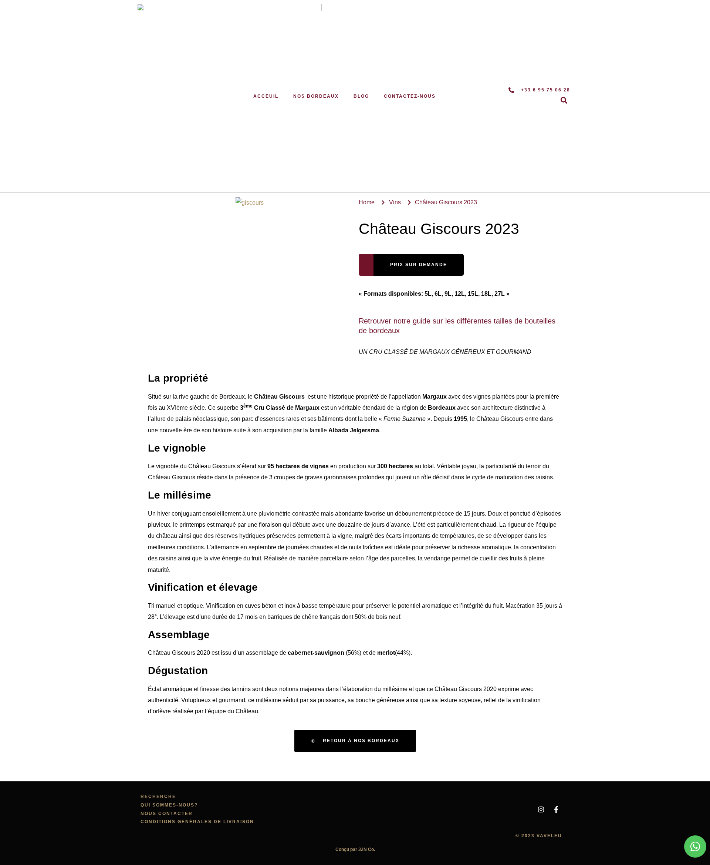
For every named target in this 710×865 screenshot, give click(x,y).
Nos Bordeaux (316, 96)
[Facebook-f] (556, 809)
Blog (361, 96)
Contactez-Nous (410, 96)
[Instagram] (541, 809)
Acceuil (265, 96)
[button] (564, 100)
